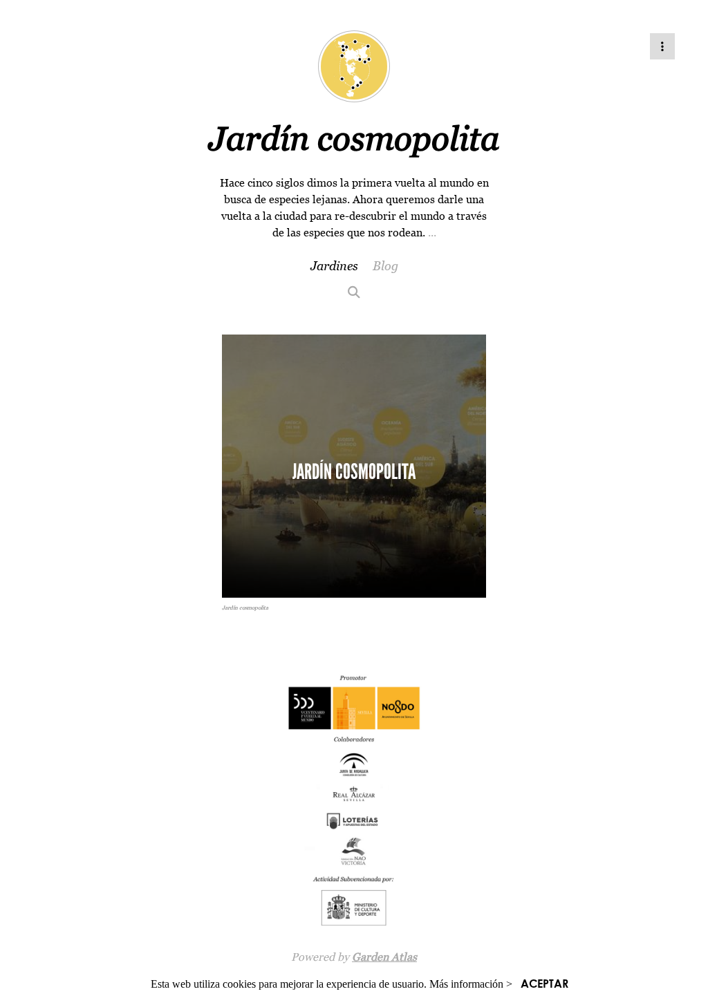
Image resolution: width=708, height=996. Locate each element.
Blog (385, 266)
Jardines (334, 266)
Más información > (470, 984)
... (432, 232)
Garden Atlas (384, 956)
